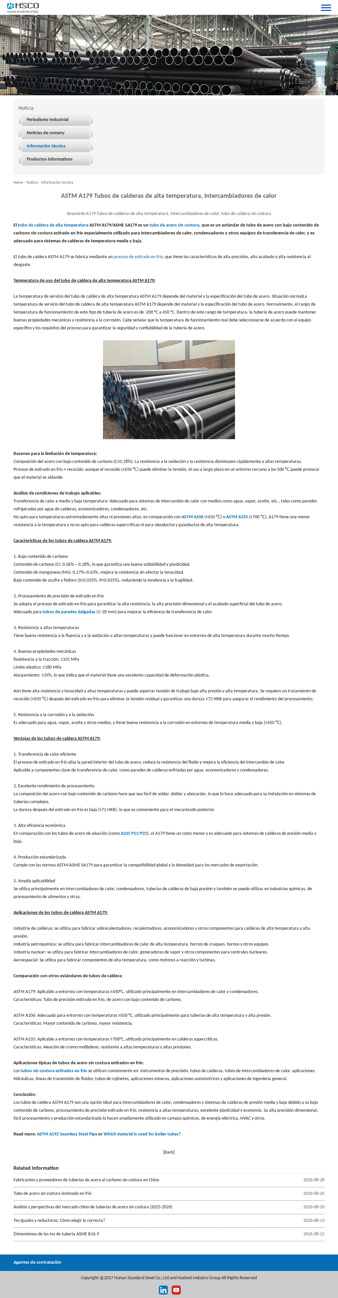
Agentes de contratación (37, 1262)
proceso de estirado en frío (138, 257)
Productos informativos (50, 159)
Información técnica (46, 146)
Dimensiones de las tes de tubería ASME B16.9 (56, 1234)
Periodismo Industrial (47, 119)
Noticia (32, 183)
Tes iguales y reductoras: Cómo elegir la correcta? (59, 1220)
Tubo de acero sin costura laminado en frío (52, 1193)
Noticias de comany (46, 133)
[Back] (169, 1152)
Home (18, 183)
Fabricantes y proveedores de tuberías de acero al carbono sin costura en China (86, 1180)
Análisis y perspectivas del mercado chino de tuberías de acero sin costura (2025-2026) (93, 1207)
